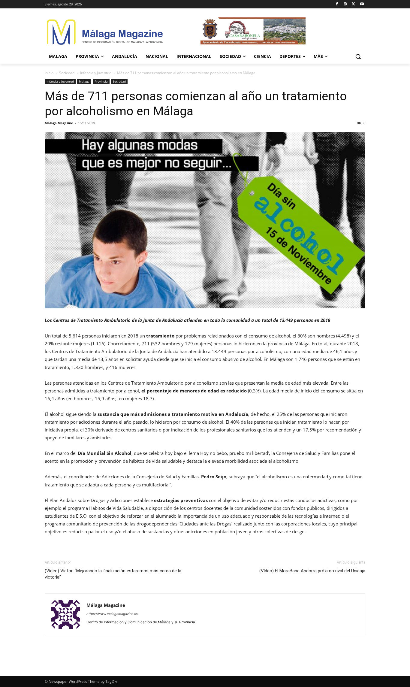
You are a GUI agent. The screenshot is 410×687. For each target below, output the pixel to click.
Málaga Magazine (59, 123)
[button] (358, 56)
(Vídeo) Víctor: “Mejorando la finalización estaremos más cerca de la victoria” (113, 574)
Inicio (49, 72)
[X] (353, 4)
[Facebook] (336, 4)
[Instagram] (345, 4)
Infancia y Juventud (95, 72)
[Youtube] (361, 4)
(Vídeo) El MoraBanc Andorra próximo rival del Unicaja (312, 571)
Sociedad (66, 72)
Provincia (101, 81)
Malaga (84, 81)
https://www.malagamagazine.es (112, 614)
